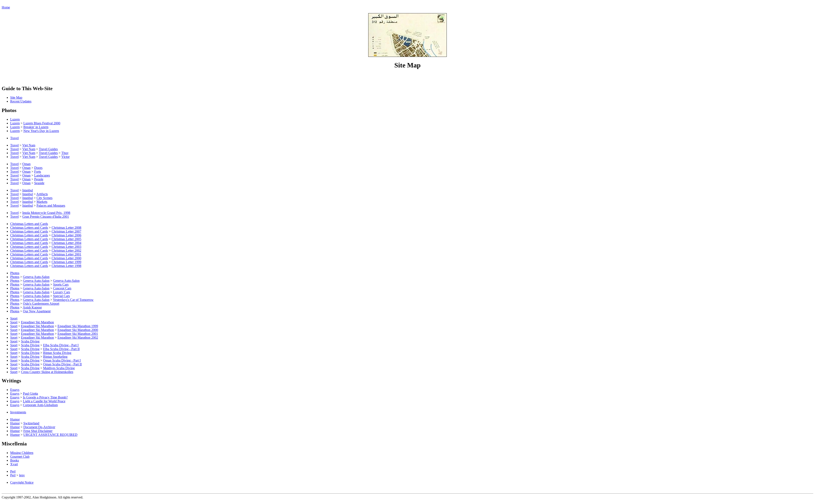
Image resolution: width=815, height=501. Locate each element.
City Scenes (44, 198)
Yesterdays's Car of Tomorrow (73, 300)
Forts (37, 171)
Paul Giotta (30, 393)
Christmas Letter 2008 (66, 227)
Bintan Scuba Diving (57, 353)
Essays (14, 390)
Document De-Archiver (39, 427)
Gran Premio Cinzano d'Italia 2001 (45, 216)
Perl (12, 471)
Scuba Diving (30, 341)
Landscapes (42, 175)
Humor (15, 419)
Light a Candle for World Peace (44, 401)
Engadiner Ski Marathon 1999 (78, 326)
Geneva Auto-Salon (36, 277)
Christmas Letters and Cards (29, 224)
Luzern (15, 119)
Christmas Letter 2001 (66, 254)
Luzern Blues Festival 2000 (41, 123)
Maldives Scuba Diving (59, 368)
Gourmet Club (20, 456)
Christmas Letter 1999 (66, 262)
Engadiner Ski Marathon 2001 (78, 333)
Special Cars (61, 296)
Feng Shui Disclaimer (37, 431)
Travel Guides (48, 149)
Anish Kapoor (32, 307)
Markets (42, 201)
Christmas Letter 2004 (66, 243)
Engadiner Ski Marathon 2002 (78, 337)
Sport (13, 318)
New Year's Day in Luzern (41, 131)
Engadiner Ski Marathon (37, 322)
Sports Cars (61, 284)
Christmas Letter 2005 (66, 239)
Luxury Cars (61, 292)
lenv (22, 475)
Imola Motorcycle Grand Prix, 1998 (46, 213)
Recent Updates (20, 101)
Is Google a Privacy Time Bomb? (45, 397)
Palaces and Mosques (51, 205)
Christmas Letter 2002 (66, 250)
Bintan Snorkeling (55, 356)
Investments (18, 412)
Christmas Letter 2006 (66, 235)
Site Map (16, 97)
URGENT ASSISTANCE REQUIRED (50, 434)
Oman (26, 164)
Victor (65, 157)
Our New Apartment (37, 311)
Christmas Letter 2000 (66, 258)
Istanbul (27, 190)
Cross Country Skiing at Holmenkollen (47, 372)
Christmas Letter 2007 (66, 231)
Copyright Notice (22, 482)
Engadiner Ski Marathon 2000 (78, 330)
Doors (38, 168)
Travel (14, 138)
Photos (14, 273)
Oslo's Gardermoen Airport (41, 303)
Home (6, 7)
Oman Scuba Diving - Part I (62, 360)
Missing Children (21, 453)
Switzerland (31, 423)
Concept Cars (62, 288)
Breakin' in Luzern (35, 127)
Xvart (14, 464)
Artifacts (42, 194)
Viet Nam (28, 145)
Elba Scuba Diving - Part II (61, 349)
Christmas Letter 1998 (66, 266)
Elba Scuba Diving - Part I (61, 345)
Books (14, 460)
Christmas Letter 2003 (66, 246)
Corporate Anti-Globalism (40, 405)
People (38, 179)
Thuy (65, 153)
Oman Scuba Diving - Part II (62, 364)
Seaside (39, 183)
